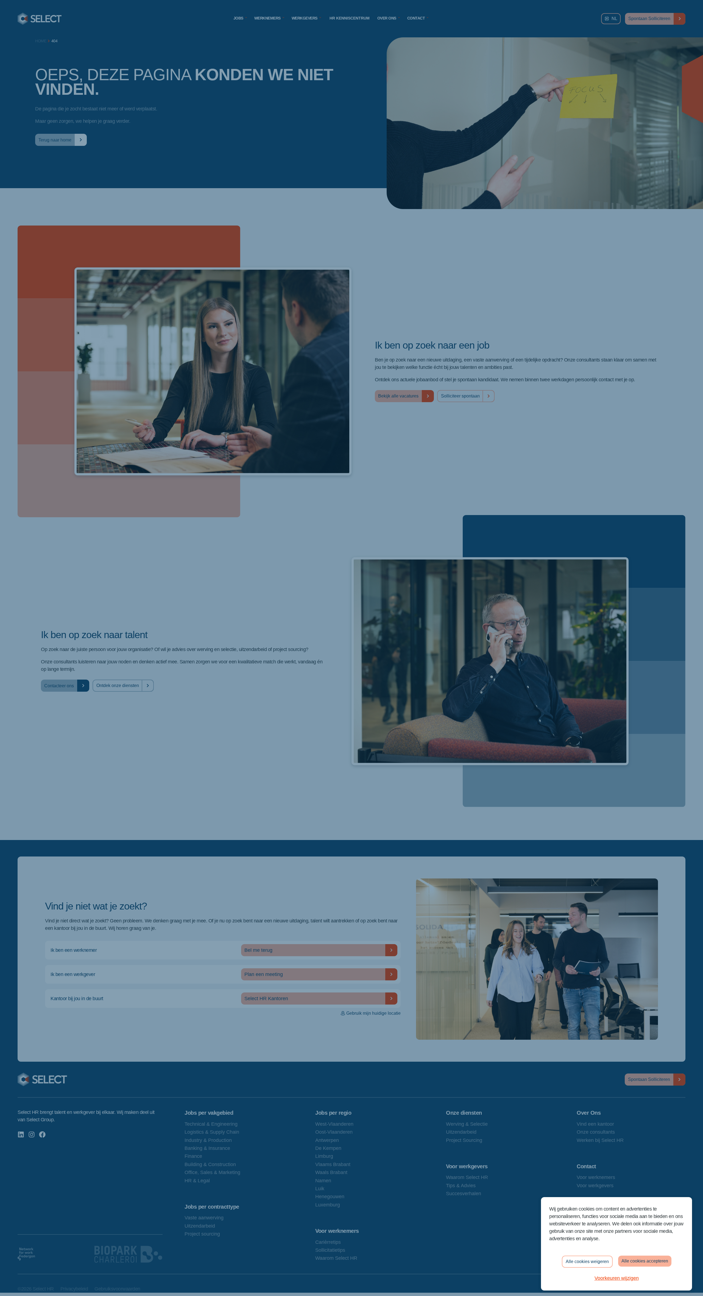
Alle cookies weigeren (587, 1261)
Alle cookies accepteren (644, 1261)
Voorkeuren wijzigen (617, 1278)
